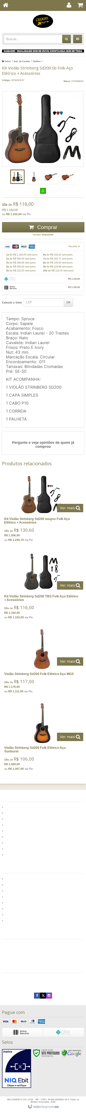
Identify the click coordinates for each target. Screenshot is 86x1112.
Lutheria (10, 890)
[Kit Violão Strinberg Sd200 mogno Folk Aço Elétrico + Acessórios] (42, 509)
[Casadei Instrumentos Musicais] (43, 21)
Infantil (10, 830)
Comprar (46, 227)
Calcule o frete (12, 302)
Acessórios (13, 824)
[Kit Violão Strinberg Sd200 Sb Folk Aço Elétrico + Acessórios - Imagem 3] (51, 177)
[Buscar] (66, 39)
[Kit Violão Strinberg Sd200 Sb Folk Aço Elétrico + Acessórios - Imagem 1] (17, 177)
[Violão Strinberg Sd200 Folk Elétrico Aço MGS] (42, 662)
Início (8, 61)
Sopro (9, 842)
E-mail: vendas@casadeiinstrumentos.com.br (34, 984)
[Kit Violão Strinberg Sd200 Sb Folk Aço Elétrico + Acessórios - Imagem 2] (34, 177)
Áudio (9, 812)
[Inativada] (16, 1068)
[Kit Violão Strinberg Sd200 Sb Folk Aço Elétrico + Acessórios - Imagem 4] (68, 177)
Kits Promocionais (18, 836)
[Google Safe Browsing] (71, 1052)
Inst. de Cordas (22, 61)
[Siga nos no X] (43, 995)
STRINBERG (77, 81)
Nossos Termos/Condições (24, 920)
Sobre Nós (12, 884)
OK (68, 302)
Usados (10, 854)
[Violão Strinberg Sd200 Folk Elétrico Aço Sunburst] (42, 738)
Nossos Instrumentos (19, 896)
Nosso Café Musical (19, 908)
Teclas (10, 848)
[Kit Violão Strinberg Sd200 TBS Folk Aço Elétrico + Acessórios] (42, 586)
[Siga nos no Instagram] (49, 995)
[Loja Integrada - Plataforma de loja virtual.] (43, 1107)
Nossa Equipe (15, 902)
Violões (37, 61)
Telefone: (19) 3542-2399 (20, 976)
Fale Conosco (15, 878)
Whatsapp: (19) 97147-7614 (22, 980)
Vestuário (11, 914)
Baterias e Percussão (20, 818)
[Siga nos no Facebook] (37, 995)
